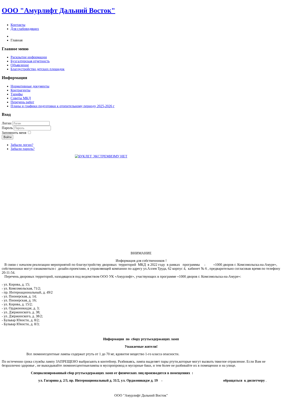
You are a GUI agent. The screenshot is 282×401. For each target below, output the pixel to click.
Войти (7, 137)
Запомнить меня (14, 133)
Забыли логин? (22, 145)
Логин (6, 123)
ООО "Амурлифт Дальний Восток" (58, 10)
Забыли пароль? (23, 149)
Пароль (8, 128)
